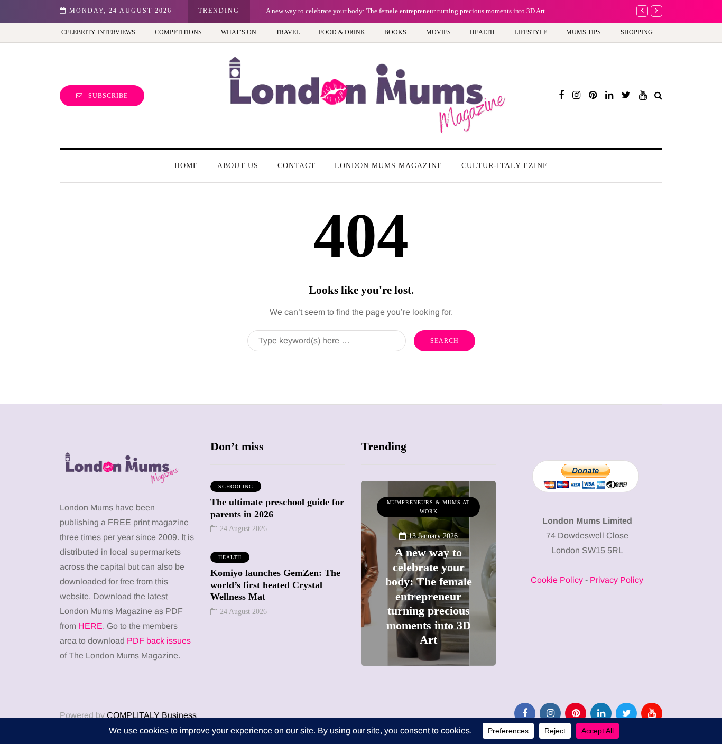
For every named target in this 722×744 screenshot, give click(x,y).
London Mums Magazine (388, 166)
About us (237, 166)
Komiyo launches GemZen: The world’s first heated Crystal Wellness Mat (275, 585)
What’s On (238, 32)
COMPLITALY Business (152, 715)
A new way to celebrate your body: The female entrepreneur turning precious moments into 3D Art (405, 11)
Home (186, 166)
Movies (438, 32)
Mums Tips (583, 32)
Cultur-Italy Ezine (504, 166)
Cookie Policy (557, 579)
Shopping (637, 32)
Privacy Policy (616, 579)
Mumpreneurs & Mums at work (428, 507)
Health (482, 32)
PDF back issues (159, 640)
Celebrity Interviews (98, 32)
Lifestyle (530, 32)
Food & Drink (342, 32)
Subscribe (108, 95)
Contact (296, 166)
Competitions (178, 32)
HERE (90, 625)
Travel (288, 32)
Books (395, 32)
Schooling (235, 486)
